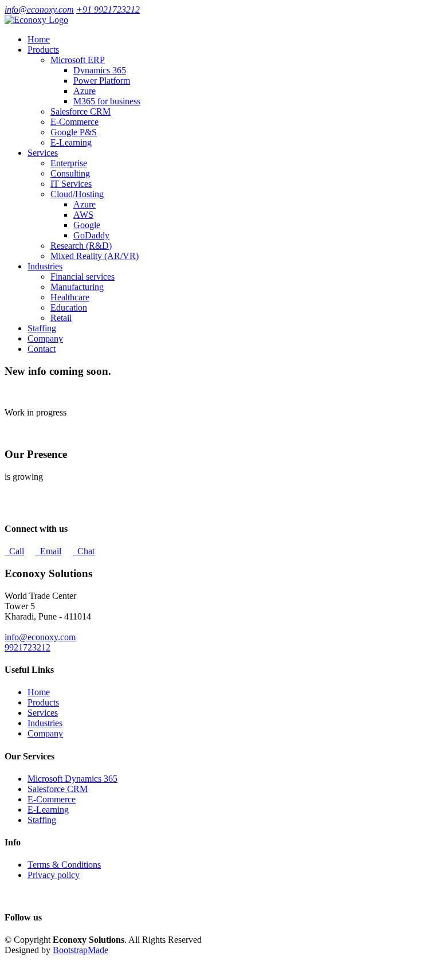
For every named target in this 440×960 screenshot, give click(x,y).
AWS (83, 215)
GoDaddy (91, 235)
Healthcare (69, 297)
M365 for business (106, 101)
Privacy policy (54, 875)
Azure (84, 91)
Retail (61, 318)
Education (68, 307)
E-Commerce (74, 122)
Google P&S (73, 132)
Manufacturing (77, 287)
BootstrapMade (80, 950)
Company (45, 338)
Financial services (82, 276)
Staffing (42, 328)
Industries (45, 723)
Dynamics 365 (99, 70)
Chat (84, 551)
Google (86, 225)
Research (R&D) (81, 245)
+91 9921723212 (108, 9)
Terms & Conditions (64, 864)
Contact (42, 349)
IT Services (71, 184)
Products (43, 702)
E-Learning (71, 142)
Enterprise (68, 163)
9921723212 (27, 647)
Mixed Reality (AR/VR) (94, 256)
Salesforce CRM (80, 111)
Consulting (70, 173)
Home (39, 39)
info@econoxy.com (39, 9)
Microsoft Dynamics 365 (72, 778)
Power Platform (101, 80)
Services (43, 713)
